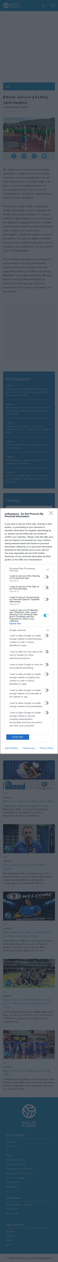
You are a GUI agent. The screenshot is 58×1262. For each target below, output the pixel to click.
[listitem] (29, 569)
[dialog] (29, 631)
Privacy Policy (46, 748)
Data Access (29, 748)
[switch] (46, 576)
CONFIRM (17, 737)
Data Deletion (11, 748)
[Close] (52, 514)
